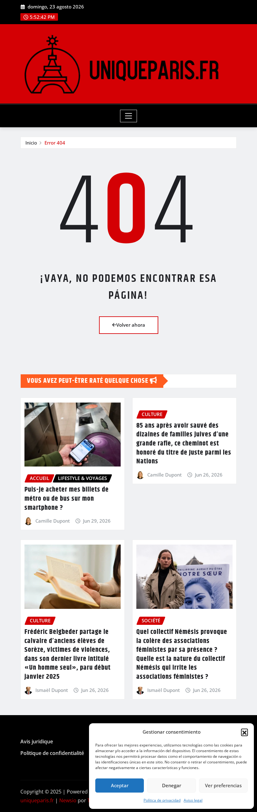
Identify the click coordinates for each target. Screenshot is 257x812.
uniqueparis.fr (37, 800)
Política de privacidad (162, 800)
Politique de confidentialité (52, 753)
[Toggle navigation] (128, 116)
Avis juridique (36, 741)
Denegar (171, 785)
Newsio (67, 800)
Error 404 (55, 143)
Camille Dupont (52, 521)
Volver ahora (130, 325)
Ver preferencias (223, 785)
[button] (244, 732)
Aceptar (119, 785)
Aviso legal (193, 800)
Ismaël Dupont (51, 690)
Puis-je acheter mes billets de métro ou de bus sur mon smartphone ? (66, 498)
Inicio (31, 143)
